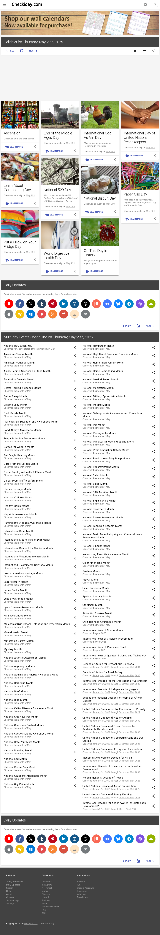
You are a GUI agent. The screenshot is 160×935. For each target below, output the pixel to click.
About (9, 894)
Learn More (14, 147)
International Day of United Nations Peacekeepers (139, 137)
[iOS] (9, 314)
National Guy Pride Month (19, 784)
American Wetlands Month (19, 362)
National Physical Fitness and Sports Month (108, 441)
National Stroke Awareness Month (102, 517)
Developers (82, 897)
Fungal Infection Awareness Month (24, 438)
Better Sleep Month (15, 396)
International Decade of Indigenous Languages (110, 689)
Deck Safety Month (15, 413)
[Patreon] (96, 303)
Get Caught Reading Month (19, 455)
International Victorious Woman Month (26, 556)
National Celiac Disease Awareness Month (29, 708)
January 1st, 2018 (101, 712)
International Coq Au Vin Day (98, 135)
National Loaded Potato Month (100, 379)
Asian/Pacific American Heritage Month (27, 371)
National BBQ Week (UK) (18, 345)
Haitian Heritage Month (17, 489)
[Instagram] (74, 303)
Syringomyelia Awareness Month (101, 621)
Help (8, 891)
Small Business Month (95, 588)
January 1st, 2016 (101, 760)
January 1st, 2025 (101, 667)
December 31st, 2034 (129, 667)
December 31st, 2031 (129, 692)
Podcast (46, 900)
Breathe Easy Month (16, 404)
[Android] (151, 303)
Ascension (12, 133)
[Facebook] (19, 303)
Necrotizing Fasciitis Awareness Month (105, 554)
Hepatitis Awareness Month (20, 514)
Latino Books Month (16, 590)
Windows (81, 894)
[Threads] (85, 303)
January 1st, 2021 (101, 675)
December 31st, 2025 (129, 760)
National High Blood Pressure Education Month (110, 354)
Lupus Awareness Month (18, 598)
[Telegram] (129, 303)
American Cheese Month (18, 354)
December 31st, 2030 (129, 675)
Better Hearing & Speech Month (22, 387)
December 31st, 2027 (129, 712)
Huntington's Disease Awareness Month (27, 522)
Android (81, 881)
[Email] (74, 314)
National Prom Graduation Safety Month (105, 450)
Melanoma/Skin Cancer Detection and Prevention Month (37, 624)
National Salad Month (95, 475)
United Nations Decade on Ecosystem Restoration (112, 749)
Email (44, 903)
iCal (43, 913)
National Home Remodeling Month (102, 371)
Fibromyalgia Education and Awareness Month (31, 421)
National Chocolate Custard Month (24, 725)
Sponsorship (12, 900)
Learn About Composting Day (17, 187)
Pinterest (46, 894)
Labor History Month (16, 581)
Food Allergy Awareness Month (22, 430)
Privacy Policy (47, 923)
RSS (44, 909)
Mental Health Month (16, 632)
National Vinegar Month (96, 545)
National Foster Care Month (20, 767)
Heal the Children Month (18, 497)
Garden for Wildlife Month (19, 446)
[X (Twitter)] (30, 303)
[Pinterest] (52, 303)
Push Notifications (50, 906)
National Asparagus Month (19, 666)
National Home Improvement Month (103, 362)
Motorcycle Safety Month (19, 640)
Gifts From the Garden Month (21, 463)
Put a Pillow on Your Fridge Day (20, 244)
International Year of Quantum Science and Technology (114, 655)
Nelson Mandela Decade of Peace (102, 777)
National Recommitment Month (100, 466)
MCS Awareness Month (17, 615)
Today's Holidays (14, 881)
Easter (31, 138)
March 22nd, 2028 (128, 809)
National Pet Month (93, 424)
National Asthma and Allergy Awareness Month (31, 674)
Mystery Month (13, 649)
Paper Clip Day (135, 194)
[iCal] (63, 314)
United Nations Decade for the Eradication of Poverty (113, 709)
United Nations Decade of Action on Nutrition (109, 786)
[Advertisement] (80, 78)
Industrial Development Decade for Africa (107, 757)
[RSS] (52, 314)
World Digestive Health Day (56, 255)
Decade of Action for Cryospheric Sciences (108, 664)
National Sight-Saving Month (99, 500)
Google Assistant (85, 888)
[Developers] (85, 314)
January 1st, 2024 (101, 772)
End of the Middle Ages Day (58, 135)
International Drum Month (18, 531)
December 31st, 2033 (129, 772)
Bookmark (82, 891)
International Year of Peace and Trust (104, 647)
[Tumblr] (41, 303)
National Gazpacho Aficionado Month (25, 775)
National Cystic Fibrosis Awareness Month (29, 733)
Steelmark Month (92, 605)
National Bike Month (16, 699)
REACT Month (90, 579)
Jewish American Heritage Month (23, 573)
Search (9, 888)
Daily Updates (15, 285)
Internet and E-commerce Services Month (28, 565)
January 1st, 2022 (101, 692)
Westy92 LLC (31, 923)
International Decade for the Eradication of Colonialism (114, 680)
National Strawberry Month (98, 509)
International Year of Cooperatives (102, 630)
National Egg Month (15, 758)
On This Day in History (95, 252)
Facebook (47, 881)
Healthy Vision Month (16, 506)
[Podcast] (140, 303)
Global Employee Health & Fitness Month (28, 472)
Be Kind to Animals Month (19, 379)
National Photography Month (99, 433)
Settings (10, 903)
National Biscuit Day (100, 198)
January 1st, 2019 (101, 780)
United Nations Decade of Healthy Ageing (107, 717)
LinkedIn (46, 897)
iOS (79, 884)
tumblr (45, 891)
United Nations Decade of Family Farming (107, 794)
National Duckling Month (18, 750)
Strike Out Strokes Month (97, 613)
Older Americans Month (96, 562)
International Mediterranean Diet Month (27, 539)
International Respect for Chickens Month (28, 548)
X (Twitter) (47, 888)
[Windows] (30, 314)
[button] (4, 4)
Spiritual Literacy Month (96, 596)
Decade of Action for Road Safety (102, 672)
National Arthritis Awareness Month (25, 657)
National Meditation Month (98, 387)
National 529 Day (57, 190)
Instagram (47, 884)
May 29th (70, 143)
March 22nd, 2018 (101, 809)
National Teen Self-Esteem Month (102, 525)
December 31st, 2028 (129, 780)
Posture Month (91, 571)
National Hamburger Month (98, 345)
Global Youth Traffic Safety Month (23, 480)
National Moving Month (96, 404)
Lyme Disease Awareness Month (23, 607)
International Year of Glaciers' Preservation (107, 638)
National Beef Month (16, 691)
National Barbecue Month (18, 683)
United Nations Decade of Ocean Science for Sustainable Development (108, 728)
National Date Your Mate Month (22, 742)
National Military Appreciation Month (104, 396)
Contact (10, 897)
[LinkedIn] (63, 303)
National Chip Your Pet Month (21, 716)
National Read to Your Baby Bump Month (106, 458)
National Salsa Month (95, 483)
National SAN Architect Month (100, 492)
